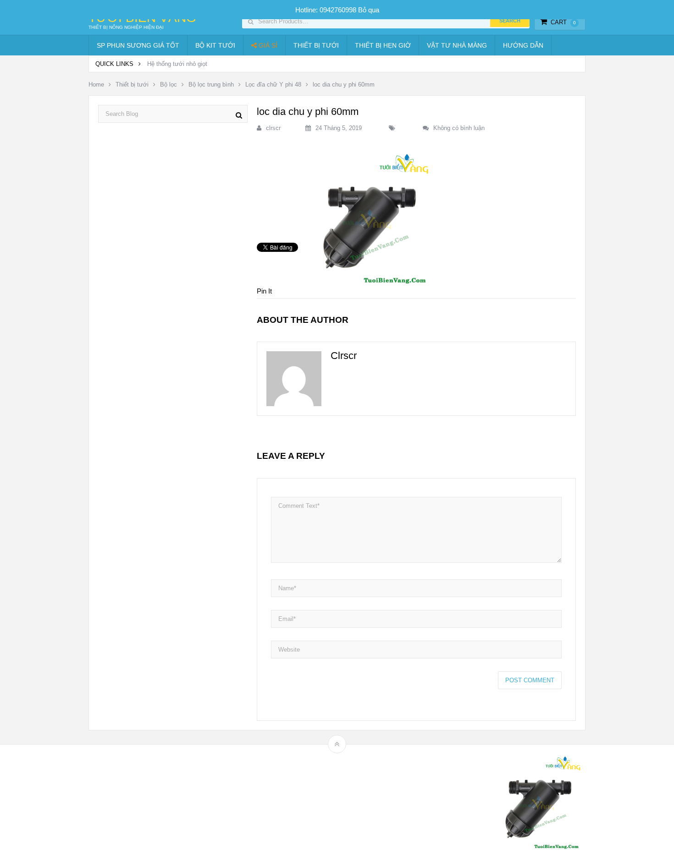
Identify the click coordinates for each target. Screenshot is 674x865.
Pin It (264, 291)
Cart (563, 22)
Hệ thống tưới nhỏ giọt (177, 63)
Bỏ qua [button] (368, 10)
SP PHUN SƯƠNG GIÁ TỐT (138, 45)
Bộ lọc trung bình (211, 84)
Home (96, 84)
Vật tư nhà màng (457, 45)
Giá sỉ (267, 45)
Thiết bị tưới (316, 45)
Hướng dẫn (523, 45)
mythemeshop (136, 804)
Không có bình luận (459, 128)
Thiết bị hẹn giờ (383, 45)
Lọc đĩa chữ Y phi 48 (273, 84)
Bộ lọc (168, 84)
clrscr (273, 128)
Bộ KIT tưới (215, 45)
